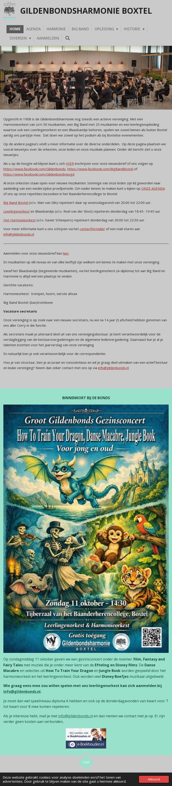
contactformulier (92, 229)
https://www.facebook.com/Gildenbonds (34, 169)
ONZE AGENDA (153, 188)
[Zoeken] (67, 38)
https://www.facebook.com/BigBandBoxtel (100, 169)
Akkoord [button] (154, 779)
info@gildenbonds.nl (18, 234)
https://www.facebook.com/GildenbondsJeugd (38, 174)
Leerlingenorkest (16, 211)
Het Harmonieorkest (19, 220)
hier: (66, 253)
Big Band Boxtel (16, 202)
